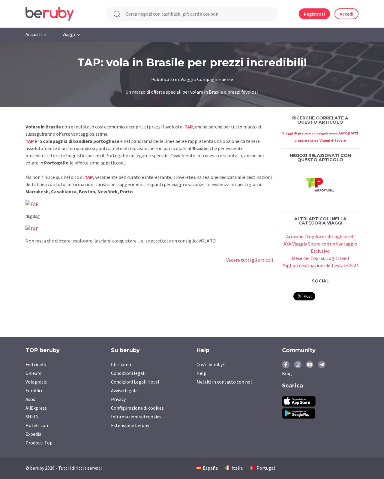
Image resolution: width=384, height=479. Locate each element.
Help (201, 373)
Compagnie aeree (325, 133)
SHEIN (32, 417)
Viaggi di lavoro (333, 140)
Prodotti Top (39, 443)
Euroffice (35, 390)
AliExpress (36, 408)
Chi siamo (121, 364)
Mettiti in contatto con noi (224, 382)
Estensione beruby (130, 425)
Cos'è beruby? (210, 364)
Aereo (314, 141)
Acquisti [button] (34, 34)
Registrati (314, 14)
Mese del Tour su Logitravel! (320, 258)
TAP (30, 141)
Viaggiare (302, 141)
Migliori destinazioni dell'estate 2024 (320, 265)
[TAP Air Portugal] (320, 185)
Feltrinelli (36, 364)
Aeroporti (348, 133)
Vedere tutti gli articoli (249, 260)
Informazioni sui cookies (136, 417)
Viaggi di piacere (296, 133)
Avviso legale (124, 390)
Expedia (33, 434)
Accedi (346, 14)
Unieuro (34, 373)
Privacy (118, 399)
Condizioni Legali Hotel (135, 382)
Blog (287, 373)
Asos (30, 399)
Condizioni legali (128, 373)
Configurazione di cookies (137, 408)
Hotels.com (38, 425)
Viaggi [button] (68, 34)
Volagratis (36, 382)
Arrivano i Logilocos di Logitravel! (320, 236)
